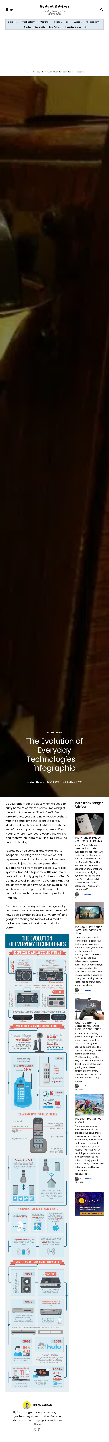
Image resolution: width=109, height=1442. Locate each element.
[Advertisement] (54, 49)
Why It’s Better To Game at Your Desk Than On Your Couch (88, 1026)
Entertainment (73, 27)
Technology (28, 22)
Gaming (44, 22)
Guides (27, 27)
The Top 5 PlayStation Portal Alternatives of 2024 (88, 930)
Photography (92, 22)
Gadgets (12, 22)
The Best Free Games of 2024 (88, 1120)
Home (26, 72)
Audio (77, 22)
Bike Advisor (55, 27)
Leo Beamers (87, 894)
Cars (68, 22)
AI (85, 27)
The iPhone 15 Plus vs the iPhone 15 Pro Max (88, 839)
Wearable (40, 27)
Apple (57, 22)
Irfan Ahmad (37, 782)
